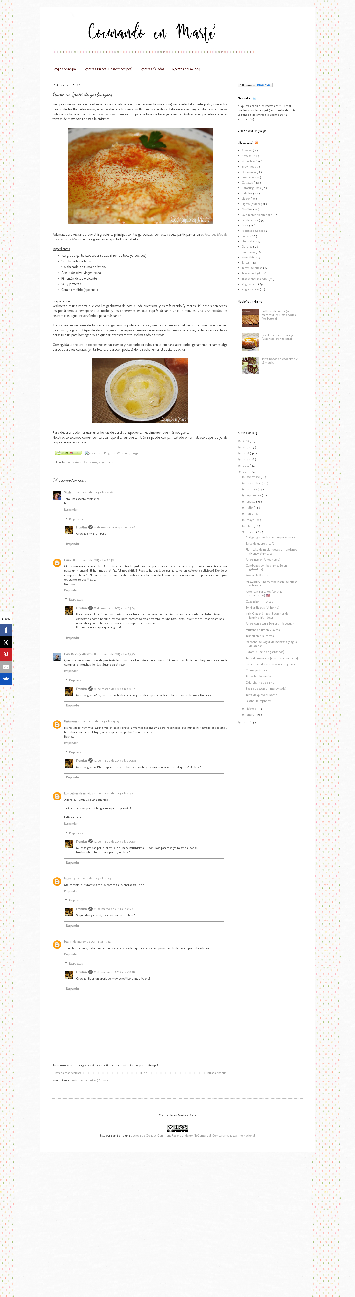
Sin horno (249, 252)
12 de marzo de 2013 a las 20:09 (115, 841)
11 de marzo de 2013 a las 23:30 (114, 654)
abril (250, 526)
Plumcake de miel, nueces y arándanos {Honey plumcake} (271, 551)
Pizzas (246, 236)
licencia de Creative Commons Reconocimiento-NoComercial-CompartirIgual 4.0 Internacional (193, 1135)
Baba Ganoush (106, 114)
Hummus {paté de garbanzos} (265, 652)
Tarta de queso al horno (261, 695)
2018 (246, 441)
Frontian (81, 527)
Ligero (246, 198)
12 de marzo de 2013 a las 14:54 (114, 793)
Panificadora (250, 220)
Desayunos (249, 172)
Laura (67, 560)
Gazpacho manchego (259, 601)
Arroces (247, 150)
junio (250, 513)
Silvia (67, 492)
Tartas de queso (252, 268)
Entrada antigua (216, 1072)
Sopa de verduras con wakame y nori (270, 664)
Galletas (248, 182)
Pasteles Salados (253, 230)
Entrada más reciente (67, 1072)
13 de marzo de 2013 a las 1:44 (113, 909)
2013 (246, 471)
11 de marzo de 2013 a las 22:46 (114, 527)
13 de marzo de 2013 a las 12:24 (90, 941)
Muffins (247, 209)
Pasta (245, 225)
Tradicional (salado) (255, 279)
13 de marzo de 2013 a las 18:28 (114, 972)
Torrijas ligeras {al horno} (262, 607)
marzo (251, 532)
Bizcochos (249, 161)
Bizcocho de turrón (258, 676)
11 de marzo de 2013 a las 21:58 (93, 492)
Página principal (65, 69)
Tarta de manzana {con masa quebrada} (272, 658)
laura (67, 878)
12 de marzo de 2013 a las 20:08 (115, 760)
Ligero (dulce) (251, 204)
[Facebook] (6, 630)
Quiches (247, 246)
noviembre (254, 483)
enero (251, 714)
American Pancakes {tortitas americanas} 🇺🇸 (264, 593)
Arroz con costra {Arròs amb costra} (270, 623)
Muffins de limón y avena (263, 630)
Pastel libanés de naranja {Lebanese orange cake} (278, 337)
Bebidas (247, 156)
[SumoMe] (6, 679)
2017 (246, 447)
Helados (247, 193)
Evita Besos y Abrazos (78, 654)
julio (250, 507)
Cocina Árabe (75, 462)
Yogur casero (251, 289)
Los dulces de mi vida (78, 793)
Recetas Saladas (152, 69)
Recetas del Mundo (186, 69)
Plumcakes (249, 241)
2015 (246, 459)
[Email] (6, 667)
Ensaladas (248, 177)
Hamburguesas (252, 188)
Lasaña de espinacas (258, 701)
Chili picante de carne (260, 682)
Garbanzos (90, 462)
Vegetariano (106, 462)
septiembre (254, 495)
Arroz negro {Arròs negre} (263, 559)
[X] (6, 642)
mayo (251, 520)
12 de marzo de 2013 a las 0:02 (114, 689)
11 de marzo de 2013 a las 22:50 (93, 560)
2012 (246, 722)
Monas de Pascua (257, 575)
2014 (246, 465)
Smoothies (249, 257)
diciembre (254, 477)
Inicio (143, 1072)
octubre (252, 489)
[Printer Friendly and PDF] (68, 453)
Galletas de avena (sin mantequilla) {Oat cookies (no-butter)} (279, 314)
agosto (251, 501)
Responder (71, 509)
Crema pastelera (256, 670)
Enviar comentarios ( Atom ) (89, 1080)
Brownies (248, 166)
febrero (252, 708)
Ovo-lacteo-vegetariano (257, 214)
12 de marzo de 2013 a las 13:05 (98, 721)
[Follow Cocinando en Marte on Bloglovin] (255, 86)
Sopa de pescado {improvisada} (266, 688)
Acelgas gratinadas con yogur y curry (270, 537)
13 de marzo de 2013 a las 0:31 (92, 878)
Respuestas (76, 518)
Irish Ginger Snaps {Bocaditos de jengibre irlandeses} (267, 615)
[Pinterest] (6, 654)
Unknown (70, 721)
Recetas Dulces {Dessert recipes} (109, 69)
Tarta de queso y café (260, 543)
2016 (246, 453)
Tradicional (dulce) (254, 273)
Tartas (246, 262)
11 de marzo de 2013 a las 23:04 (114, 608)
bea (66, 941)
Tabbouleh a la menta (260, 636)
